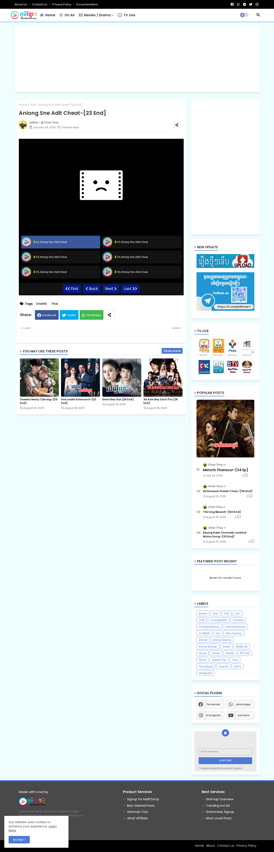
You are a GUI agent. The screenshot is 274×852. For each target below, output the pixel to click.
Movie (202, 653)
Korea (226, 646)
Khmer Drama (222, 640)
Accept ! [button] (19, 839)
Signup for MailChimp (143, 799)
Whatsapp (93, 315)
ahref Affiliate (137, 818)
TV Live (129, 15)
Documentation (87, 4)
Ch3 (215, 613)
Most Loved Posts (219, 818)
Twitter (71, 315)
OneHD (41, 304)
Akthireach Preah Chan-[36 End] (227, 491)
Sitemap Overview (219, 799)
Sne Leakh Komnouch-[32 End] (78, 401)
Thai (33, 105)
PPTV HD (245, 653)
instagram (213, 715)
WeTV (237, 666)
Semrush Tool (137, 812)
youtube (243, 715)
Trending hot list (218, 805)
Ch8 (201, 620)
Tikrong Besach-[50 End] (222, 512)
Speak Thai (219, 660)
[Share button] (109, 315)
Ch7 (237, 613)
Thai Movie (206, 666)
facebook (213, 704)
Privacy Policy (62, 4)
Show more (172, 351)
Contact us (40, 4)
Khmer (203, 640)
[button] (258, 14)
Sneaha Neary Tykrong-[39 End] (38, 401)
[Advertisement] (137, 59)
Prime (202, 660)
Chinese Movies (235, 627)
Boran (203, 613)
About (210, 845)
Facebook (49, 315)
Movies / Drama (97, 15)
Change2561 (218, 620)
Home (49, 15)
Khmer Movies (208, 646)
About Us (21, 4)
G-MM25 (204, 633)
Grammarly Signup (220, 812)
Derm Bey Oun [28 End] (118, 399)
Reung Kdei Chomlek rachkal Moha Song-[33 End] (224, 534)
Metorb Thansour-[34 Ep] (225, 470)
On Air (69, 15)
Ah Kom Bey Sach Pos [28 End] (160, 401)
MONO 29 (241, 646)
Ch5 (226, 613)
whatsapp (243, 704)
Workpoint (205, 673)
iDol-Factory (234, 633)
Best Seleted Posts (141, 805)
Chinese (238, 620)
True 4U (223, 666)
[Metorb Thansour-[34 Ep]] (225, 428)
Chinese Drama (209, 627)
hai (218, 633)
